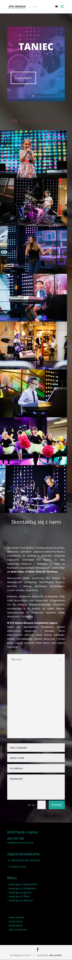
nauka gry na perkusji (21, 900)
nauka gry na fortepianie (22, 888)
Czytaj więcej (23, 78)
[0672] (33, 512)
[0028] (33, 368)
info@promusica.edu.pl (20, 842)
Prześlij (57, 805)
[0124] (33, 320)
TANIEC (36, 46)
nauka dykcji (15, 925)
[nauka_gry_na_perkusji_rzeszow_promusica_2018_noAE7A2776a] (33, 225)
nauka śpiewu (16, 917)
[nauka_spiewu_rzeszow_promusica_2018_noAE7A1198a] (33, 177)
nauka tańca (15, 921)
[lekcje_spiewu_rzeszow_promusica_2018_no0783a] (33, 272)
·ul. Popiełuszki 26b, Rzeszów (23, 860)
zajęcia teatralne (18, 929)
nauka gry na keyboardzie (23, 884)
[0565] (33, 464)
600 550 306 (15, 838)
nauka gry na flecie (19, 896)
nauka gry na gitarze (20, 892)
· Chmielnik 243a (16, 866)
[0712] (33, 416)
